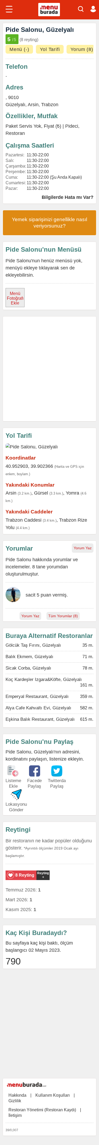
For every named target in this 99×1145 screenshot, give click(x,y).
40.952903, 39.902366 (29, 466)
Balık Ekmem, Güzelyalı (29, 656)
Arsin (33, 104)
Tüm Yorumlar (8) (63, 616)
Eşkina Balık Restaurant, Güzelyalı (40, 719)
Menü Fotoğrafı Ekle (15, 298)
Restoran (15, 133)
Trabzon (49, 104)
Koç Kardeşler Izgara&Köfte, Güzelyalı (44, 679)
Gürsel (41, 493)
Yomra (72, 493)
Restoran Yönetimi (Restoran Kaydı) (42, 1110)
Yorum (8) (81, 49)
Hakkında (17, 1095)
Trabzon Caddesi (23, 520)
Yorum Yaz (83, 548)
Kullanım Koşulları (52, 1095)
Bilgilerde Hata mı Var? (67, 197)
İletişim (15, 1115)
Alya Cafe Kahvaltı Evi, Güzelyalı (38, 707)
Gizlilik (14, 1101)
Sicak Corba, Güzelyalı (28, 668)
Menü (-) (19, 49)
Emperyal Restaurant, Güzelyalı (37, 696)
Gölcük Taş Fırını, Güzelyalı (33, 645)
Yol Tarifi (50, 49)
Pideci (71, 126)
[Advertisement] (49, 369)
